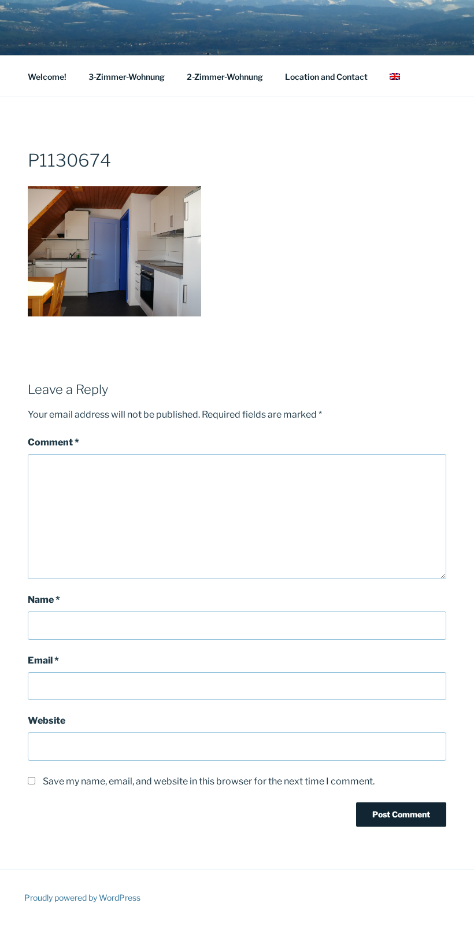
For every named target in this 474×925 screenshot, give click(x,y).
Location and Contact (326, 77)
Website (46, 720)
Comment (53, 442)
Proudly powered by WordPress (82, 897)
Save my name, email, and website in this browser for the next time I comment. (209, 781)
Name (44, 599)
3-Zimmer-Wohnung (126, 77)
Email (43, 660)
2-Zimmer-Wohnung (225, 77)
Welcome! (47, 77)
